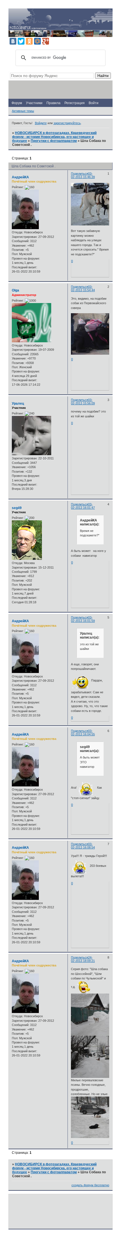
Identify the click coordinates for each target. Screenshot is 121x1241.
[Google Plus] (45, 41)
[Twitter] (21, 41)
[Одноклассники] (29, 41)
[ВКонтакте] (13, 41)
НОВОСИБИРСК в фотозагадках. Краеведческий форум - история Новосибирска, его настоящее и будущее (54, 137)
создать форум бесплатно (90, 1185)
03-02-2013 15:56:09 (83, 401)
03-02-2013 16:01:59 (83, 619)
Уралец (18, 403)
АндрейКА (20, 177)
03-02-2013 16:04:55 (83, 732)
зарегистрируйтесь (67, 123)
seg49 (17, 508)
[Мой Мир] (37, 41)
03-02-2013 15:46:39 (83, 175)
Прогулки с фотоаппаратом (54, 141)
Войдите (41, 123)
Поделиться (79, 173)
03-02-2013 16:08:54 (83, 845)
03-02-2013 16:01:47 (83, 506)
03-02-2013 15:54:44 (83, 288)
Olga (15, 290)
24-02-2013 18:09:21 (83, 959)
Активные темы (23, 111)
